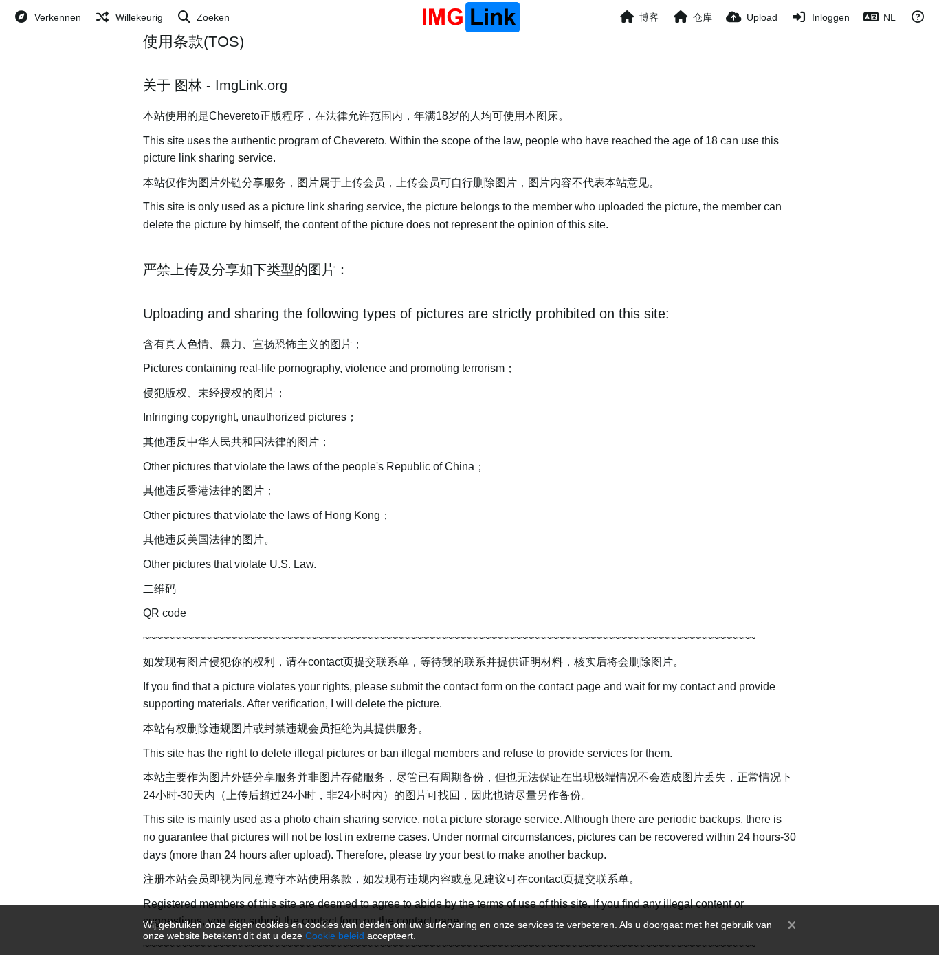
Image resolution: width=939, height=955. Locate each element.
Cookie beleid (334, 935)
